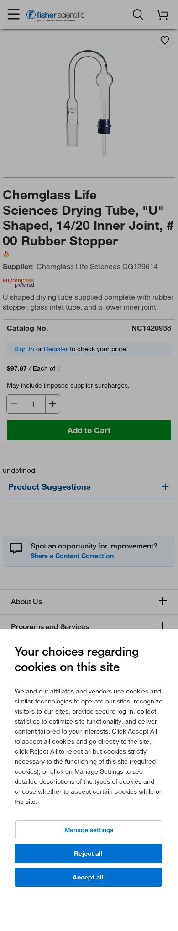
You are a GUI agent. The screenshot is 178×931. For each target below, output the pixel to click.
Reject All (88, 853)
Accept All (88, 877)
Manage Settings (88, 830)
